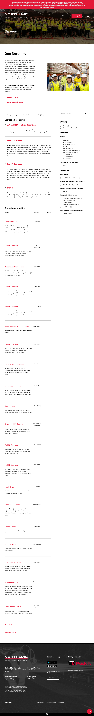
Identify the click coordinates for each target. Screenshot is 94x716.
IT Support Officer (12, 582)
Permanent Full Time (70, 128)
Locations (8, 702)
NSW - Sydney (67, 142)
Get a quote (65, 16)
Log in (78, 16)
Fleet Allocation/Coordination (72, 198)
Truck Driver (10, 487)
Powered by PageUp (10, 632)
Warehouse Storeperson (14, 267)
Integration (61, 702)
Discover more (53, 677)
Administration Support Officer (17, 326)
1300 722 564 (31, 670)
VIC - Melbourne (68, 156)
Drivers (10, 188)
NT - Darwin (67, 146)
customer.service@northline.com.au (14, 680)
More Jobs (8, 625)
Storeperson (10, 406)
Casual (65, 126)
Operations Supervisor (14, 386)
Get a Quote (31, 677)
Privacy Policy (40, 702)
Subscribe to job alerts (15, 102)
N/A (65, 165)
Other (65, 191)
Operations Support (12, 505)
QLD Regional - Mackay (70, 152)
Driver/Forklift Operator (14, 424)
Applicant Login (12, 97)
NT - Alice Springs (68, 144)
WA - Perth (66, 159)
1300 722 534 (8, 678)
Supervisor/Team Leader (71, 204)
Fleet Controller (11, 222)
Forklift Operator (11, 246)
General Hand (10, 527)
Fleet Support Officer (13, 606)
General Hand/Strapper (14, 364)
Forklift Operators (14, 140)
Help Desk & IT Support (70, 185)
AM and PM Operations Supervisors (21, 125)
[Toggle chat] (89, 711)
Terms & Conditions (51, 702)
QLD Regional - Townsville (71, 150)
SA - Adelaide (67, 154)
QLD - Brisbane (68, 148)
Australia (66, 140)
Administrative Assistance (71, 178)
